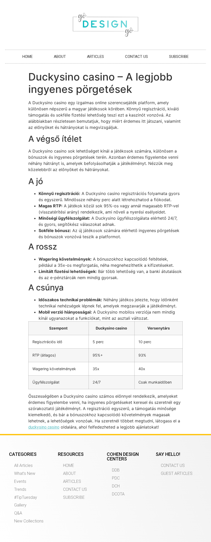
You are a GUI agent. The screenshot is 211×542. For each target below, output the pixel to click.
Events (20, 481)
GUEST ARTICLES (176, 473)
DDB (116, 470)
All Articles (23, 465)
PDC (116, 478)
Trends (20, 489)
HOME (27, 56)
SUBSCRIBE (179, 56)
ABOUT (60, 56)
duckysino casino (43, 427)
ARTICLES (95, 56)
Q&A (18, 513)
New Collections (28, 521)
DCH (116, 486)
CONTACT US (136, 56)
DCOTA (118, 494)
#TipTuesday (25, 497)
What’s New (24, 473)
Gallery (20, 505)
